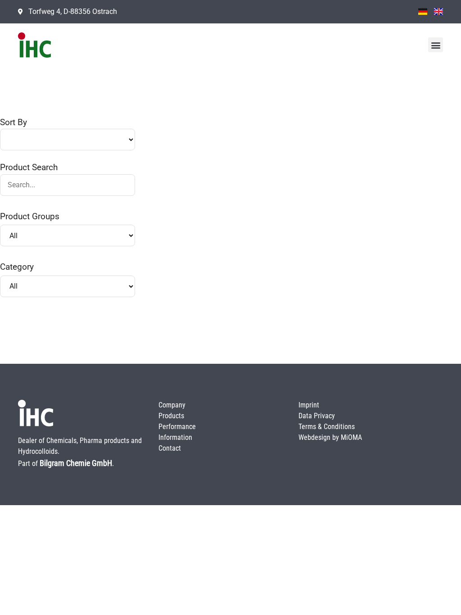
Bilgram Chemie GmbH (76, 463)
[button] (435, 44)
